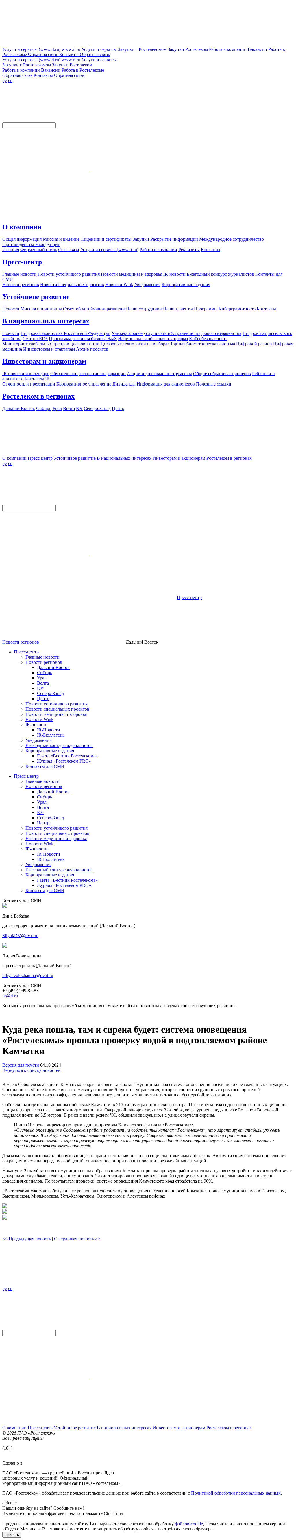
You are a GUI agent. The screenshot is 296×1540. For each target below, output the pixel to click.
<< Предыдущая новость (26, 1238)
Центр (43, 698)
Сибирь (44, 672)
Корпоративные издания (49, 750)
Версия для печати (20, 1065)
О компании (21, 227)
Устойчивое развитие (36, 297)
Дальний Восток (53, 667)
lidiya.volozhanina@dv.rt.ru (27, 975)
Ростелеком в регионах (38, 396)
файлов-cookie (189, 1523)
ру (4, 80)
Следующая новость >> (77, 1238)
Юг (40, 688)
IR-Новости (48, 729)
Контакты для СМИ (44, 766)
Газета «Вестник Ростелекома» (67, 755)
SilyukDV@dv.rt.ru (20, 935)
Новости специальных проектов (57, 709)
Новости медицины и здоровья (56, 714)
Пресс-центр (22, 262)
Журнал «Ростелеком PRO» (64, 761)
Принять (12, 1534)
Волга (43, 683)
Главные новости (42, 657)
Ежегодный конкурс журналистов (59, 745)
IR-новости (36, 724)
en (10, 80)
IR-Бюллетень (50, 735)
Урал (42, 677)
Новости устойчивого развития (56, 703)
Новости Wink (39, 719)
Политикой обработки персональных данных (236, 1493)
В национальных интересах (45, 321)
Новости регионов (20, 642)
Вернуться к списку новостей (31, 1070)
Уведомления (38, 740)
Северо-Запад (50, 693)
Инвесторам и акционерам (44, 361)
